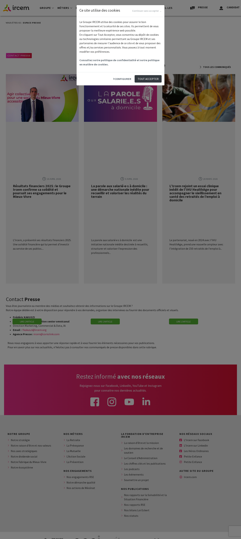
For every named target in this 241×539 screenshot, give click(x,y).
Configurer (123, 79)
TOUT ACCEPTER (148, 79)
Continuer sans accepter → (147, 10)
